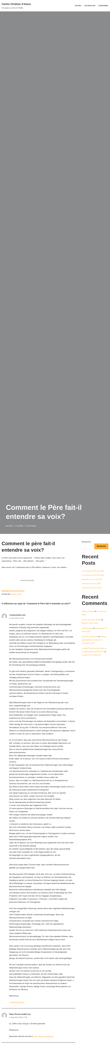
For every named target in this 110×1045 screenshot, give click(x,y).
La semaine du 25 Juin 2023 (93, 571)
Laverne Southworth (90, 637)
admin (11, 526)
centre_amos (16, 594)
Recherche (86, 542)
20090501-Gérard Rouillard (13, 591)
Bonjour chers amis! (90, 623)
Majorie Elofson (88, 611)
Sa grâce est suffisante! (91, 655)
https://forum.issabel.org (19, 1014)
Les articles (89, 5)
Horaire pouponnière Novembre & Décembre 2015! (94, 640)
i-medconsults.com (17, 615)
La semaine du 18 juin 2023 (93, 575)
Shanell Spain (87, 628)
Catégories (103, 5)
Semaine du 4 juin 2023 (91, 584)
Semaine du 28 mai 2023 (92, 588)
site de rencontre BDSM (91, 620)
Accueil (78, 5)
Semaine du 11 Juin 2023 (92, 579)
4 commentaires (30, 526)
